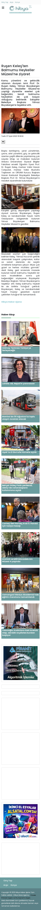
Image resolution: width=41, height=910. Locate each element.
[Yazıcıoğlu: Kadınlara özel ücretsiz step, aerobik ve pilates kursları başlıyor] (20, 616)
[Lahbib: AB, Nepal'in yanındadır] (20, 369)
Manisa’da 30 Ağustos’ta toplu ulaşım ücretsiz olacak (18, 417)
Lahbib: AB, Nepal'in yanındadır (18, 383)
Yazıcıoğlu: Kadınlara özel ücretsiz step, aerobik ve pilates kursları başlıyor (20, 633)
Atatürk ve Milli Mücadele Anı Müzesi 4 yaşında (17, 560)
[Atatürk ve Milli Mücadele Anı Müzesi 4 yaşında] (20, 544)
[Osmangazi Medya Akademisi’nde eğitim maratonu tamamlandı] (20, 580)
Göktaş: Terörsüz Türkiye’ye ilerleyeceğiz (16, 349)
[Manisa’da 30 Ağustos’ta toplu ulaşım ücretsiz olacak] (20, 402)
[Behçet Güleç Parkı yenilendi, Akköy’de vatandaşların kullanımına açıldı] (20, 471)
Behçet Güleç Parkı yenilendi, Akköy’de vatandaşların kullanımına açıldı (17, 488)
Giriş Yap (4, 2)
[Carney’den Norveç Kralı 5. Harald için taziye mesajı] (20, 509)
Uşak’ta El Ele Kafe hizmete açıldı (19, 452)
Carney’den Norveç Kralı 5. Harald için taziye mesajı (20, 524)
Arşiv (11, 2)
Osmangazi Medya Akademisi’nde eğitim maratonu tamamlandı (20, 596)
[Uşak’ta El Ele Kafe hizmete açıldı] (20, 438)
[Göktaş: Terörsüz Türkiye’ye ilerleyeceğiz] (20, 333)
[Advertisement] (20, 39)
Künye (17, 2)
